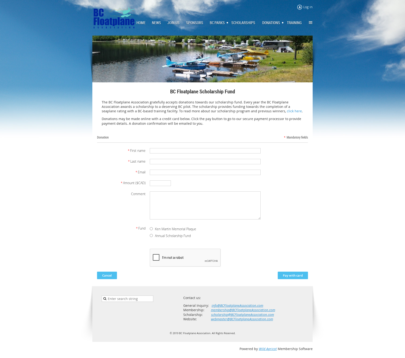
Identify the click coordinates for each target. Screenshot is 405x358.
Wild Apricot (268, 349)
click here (294, 111)
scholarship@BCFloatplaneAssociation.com (242, 314)
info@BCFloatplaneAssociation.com (237, 305)
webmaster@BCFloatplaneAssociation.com (242, 319)
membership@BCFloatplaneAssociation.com (243, 310)
